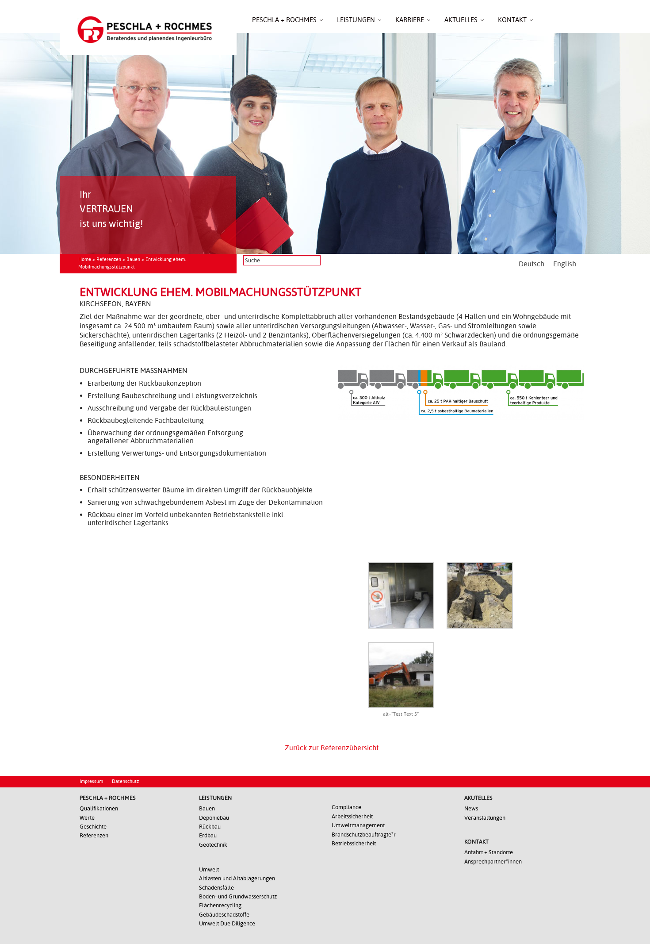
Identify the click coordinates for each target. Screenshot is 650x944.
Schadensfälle (216, 887)
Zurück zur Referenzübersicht (332, 748)
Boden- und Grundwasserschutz (238, 896)
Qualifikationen (99, 808)
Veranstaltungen (484, 817)
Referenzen (108, 259)
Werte (87, 817)
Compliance (346, 807)
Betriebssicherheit (354, 843)
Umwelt (209, 869)
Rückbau (210, 826)
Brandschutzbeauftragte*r (364, 834)
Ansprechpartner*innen (493, 861)
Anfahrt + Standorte (488, 852)
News (471, 808)
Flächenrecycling (220, 905)
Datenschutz (125, 781)
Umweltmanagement (358, 825)
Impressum (91, 781)
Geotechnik (213, 844)
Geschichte (93, 826)
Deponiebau (214, 817)
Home (84, 259)
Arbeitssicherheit (352, 816)
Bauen (133, 259)
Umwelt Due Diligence (227, 923)
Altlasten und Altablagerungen (237, 878)
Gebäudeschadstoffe (224, 914)
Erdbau (208, 835)
